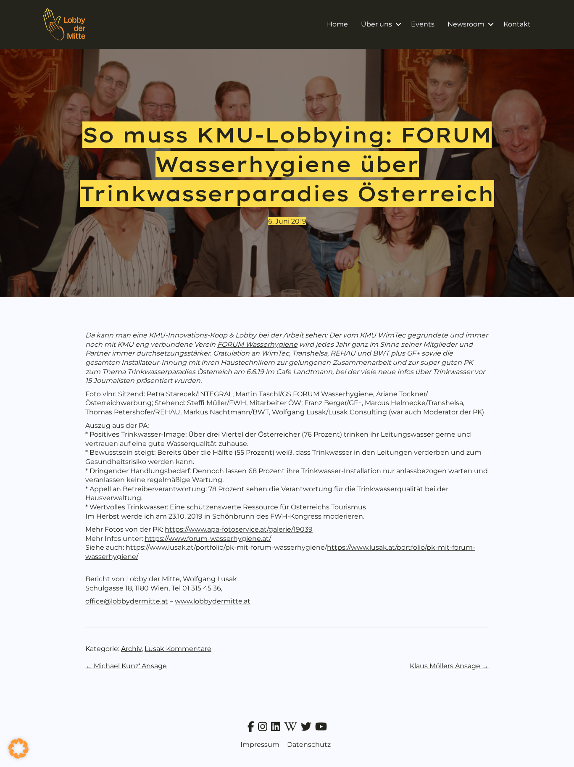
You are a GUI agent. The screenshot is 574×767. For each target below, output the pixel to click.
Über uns (376, 24)
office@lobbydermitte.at (126, 601)
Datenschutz (309, 745)
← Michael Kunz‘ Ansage (126, 666)
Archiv (131, 649)
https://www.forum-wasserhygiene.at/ (208, 539)
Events (422, 24)
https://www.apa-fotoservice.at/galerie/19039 (239, 529)
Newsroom (466, 24)
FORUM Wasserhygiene (257, 344)
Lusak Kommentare (178, 649)
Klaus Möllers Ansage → (449, 666)
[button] (398, 24)
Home (337, 24)
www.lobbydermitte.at (212, 601)
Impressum (259, 745)
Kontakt (517, 24)
